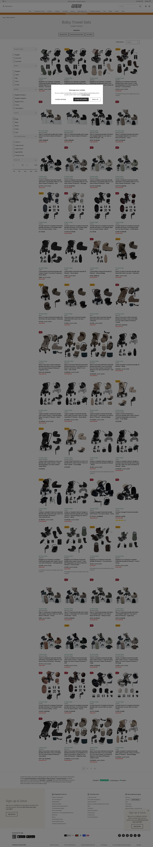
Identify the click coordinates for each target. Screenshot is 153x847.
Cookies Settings (60, 99)
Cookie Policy (86, 95)
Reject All (95, 99)
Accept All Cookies (81, 99)
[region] (77, 94)
